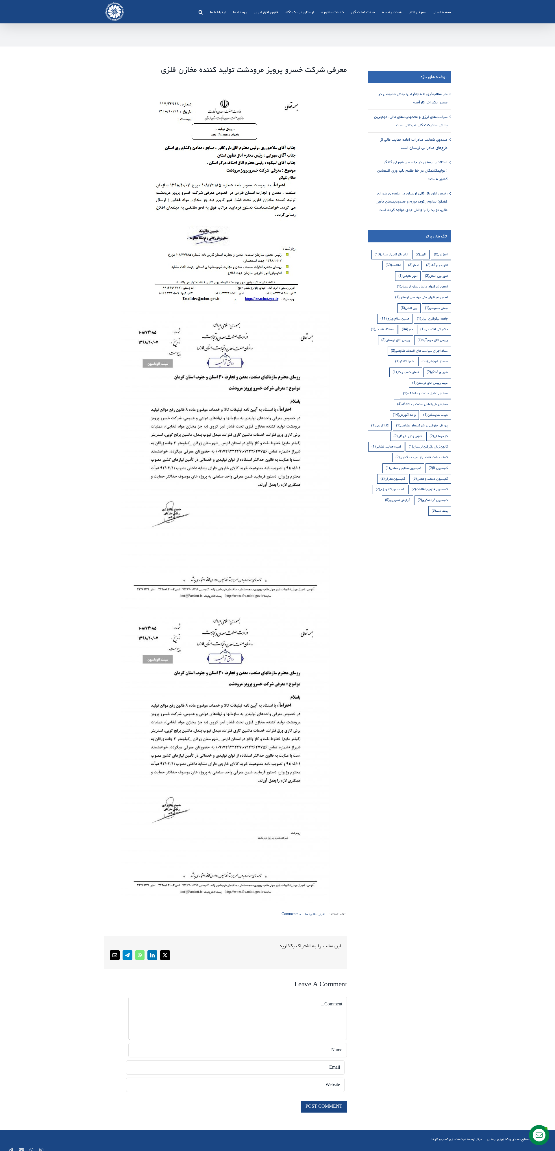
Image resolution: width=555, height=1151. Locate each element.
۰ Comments (291, 914)
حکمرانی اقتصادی (434, 329)
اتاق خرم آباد (437, 265)
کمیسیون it (438, 468)
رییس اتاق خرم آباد (432, 340)
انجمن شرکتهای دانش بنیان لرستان (422, 286)
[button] (201, 11)
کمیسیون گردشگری (433, 500)
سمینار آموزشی (434, 361)
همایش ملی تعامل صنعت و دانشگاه (422, 404)
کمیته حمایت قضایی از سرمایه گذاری (421, 457)
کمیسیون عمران (392, 478)
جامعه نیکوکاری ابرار (432, 318)
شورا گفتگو (404, 361)
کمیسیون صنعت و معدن (430, 478)
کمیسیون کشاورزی (390, 489)
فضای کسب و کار (406, 372)
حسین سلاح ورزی (394, 318)
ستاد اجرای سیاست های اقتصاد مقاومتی (419, 350)
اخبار (322, 914)
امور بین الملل (436, 275)
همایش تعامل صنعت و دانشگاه (425, 393)
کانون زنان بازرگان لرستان (428, 446)
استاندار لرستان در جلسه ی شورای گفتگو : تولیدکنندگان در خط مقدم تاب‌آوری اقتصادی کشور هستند (412, 170)
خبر (407, 329)
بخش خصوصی (436, 308)
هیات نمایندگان (435, 414)
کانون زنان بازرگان (407, 436)
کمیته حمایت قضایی (386, 446)
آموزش (441, 254)
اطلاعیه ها (311, 914)
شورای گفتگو (437, 372)
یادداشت (440, 510)
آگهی (421, 254)
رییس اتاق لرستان (395, 340)
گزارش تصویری (397, 500)
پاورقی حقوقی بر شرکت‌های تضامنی (422, 425)
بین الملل (409, 308)
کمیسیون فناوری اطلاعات (430, 489)
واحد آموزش (404, 414)
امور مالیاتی (407, 275)
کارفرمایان (439, 436)
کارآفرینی (379, 425)
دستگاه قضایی (382, 329)
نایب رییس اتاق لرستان (430, 382)
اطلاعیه (393, 265)
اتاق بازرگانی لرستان (391, 254)
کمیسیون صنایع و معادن (403, 468)
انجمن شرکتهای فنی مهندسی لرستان (421, 297)
